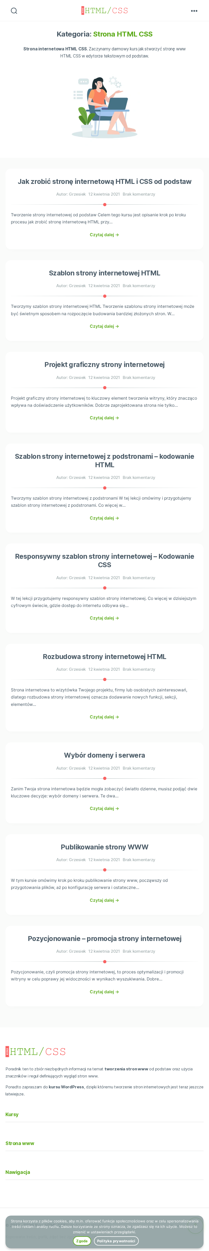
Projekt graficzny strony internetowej (104, 364)
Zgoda (82, 1241)
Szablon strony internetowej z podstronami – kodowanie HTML (104, 460)
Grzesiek (77, 194)
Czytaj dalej (104, 234)
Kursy (12, 1114)
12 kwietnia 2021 (104, 194)
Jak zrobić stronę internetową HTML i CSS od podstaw (105, 181)
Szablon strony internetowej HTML (104, 273)
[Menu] (195, 10)
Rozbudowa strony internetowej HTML (104, 656)
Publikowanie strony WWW (105, 847)
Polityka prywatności (116, 1241)
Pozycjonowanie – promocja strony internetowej (105, 938)
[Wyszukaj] (14, 10)
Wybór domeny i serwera (104, 755)
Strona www (19, 1143)
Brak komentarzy (139, 194)
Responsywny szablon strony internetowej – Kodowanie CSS (104, 560)
